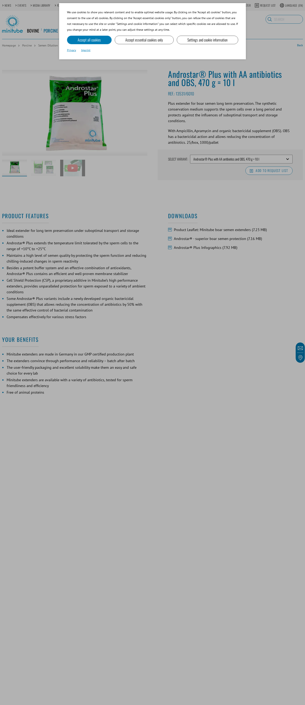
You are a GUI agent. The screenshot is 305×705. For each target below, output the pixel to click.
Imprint (85, 50)
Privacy (71, 50)
